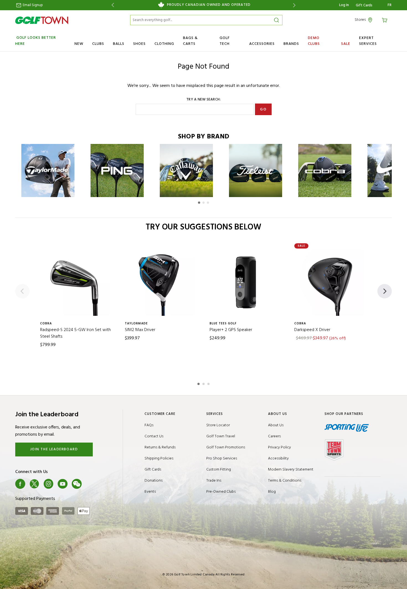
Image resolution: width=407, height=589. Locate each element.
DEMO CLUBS (314, 41)
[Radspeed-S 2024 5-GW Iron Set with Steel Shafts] (76, 282)
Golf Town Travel (220, 436)
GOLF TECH (225, 41)
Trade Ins (213, 480)
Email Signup (32, 5)
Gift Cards (364, 5)
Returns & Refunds (160, 447)
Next (295, 5)
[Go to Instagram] (48, 483)
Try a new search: (203, 99)
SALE (345, 44)
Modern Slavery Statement (290, 469)
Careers (274, 436)
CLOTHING (164, 44)
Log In (344, 5)
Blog (272, 492)
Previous (111, 5)
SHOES (139, 44)
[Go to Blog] (91, 483)
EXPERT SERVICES (368, 41)
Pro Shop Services (221, 458)
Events (150, 492)
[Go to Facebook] (20, 483)
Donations (154, 480)
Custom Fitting (218, 469)
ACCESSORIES (262, 44)
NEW (78, 44)
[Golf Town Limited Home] (41, 20)
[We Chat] (77, 483)
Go (263, 109)
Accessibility (278, 458)
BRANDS (291, 44)
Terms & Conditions (284, 480)
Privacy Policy (279, 447)
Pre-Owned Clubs (221, 492)
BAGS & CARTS (190, 41)
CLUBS (98, 44)
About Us (276, 425)
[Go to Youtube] (63, 483)
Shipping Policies (159, 458)
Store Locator (218, 425)
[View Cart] (385, 19)
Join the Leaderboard (54, 449)
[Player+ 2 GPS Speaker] (245, 282)
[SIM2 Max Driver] (161, 282)
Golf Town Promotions (225, 447)
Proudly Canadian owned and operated (209, 5)
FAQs (149, 425)
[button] (199, 203)
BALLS (118, 44)
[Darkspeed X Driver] (330, 282)
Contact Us (154, 436)
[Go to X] (34, 483)
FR (390, 5)
